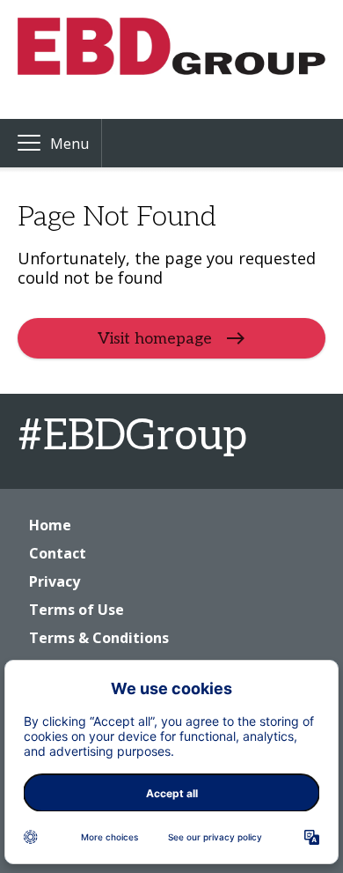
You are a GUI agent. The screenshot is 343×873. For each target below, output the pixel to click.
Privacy (54, 581)
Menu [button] (69, 143)
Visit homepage (155, 338)
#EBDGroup (132, 436)
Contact (57, 553)
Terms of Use (76, 609)
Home (50, 525)
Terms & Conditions (99, 637)
